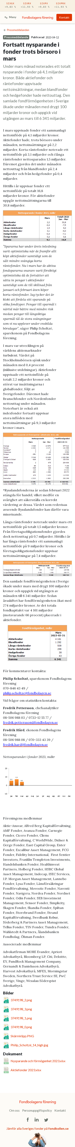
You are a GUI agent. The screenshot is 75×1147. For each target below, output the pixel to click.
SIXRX (27, 5)
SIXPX (44, 5)
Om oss (14, 1110)
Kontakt (64, 17)
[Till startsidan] (37, 17)
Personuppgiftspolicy (37, 1110)
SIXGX (10, 5)
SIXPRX (60, 5)
